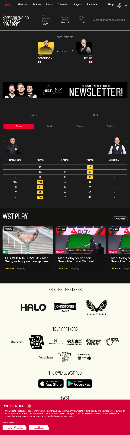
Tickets (37, 4)
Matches (23, 4)
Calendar (63, 4)
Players (77, 4)
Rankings (92, 4)
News (49, 4)
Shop (111, 4)
